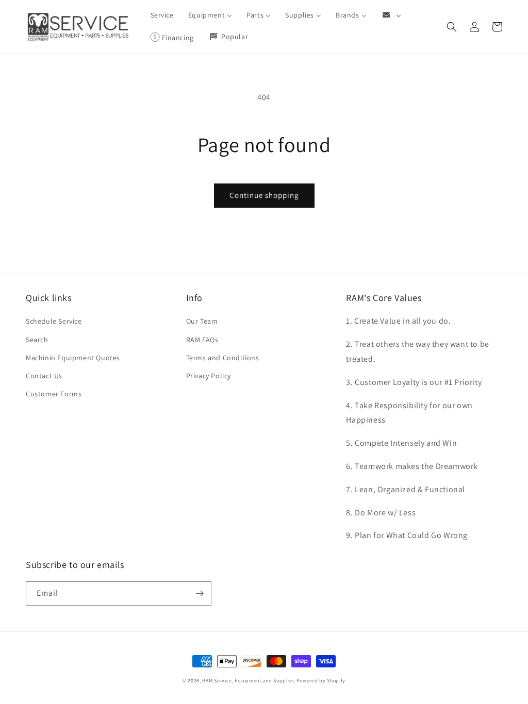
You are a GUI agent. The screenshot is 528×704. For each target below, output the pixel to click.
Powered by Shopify (321, 680)
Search (37, 339)
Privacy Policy (208, 375)
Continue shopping (264, 195)
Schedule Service (54, 321)
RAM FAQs (202, 339)
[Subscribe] (199, 593)
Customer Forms (53, 393)
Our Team (202, 321)
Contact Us (44, 375)
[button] (451, 26)
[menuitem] (162, 15)
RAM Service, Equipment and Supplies (248, 680)
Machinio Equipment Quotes (73, 357)
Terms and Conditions (222, 357)
